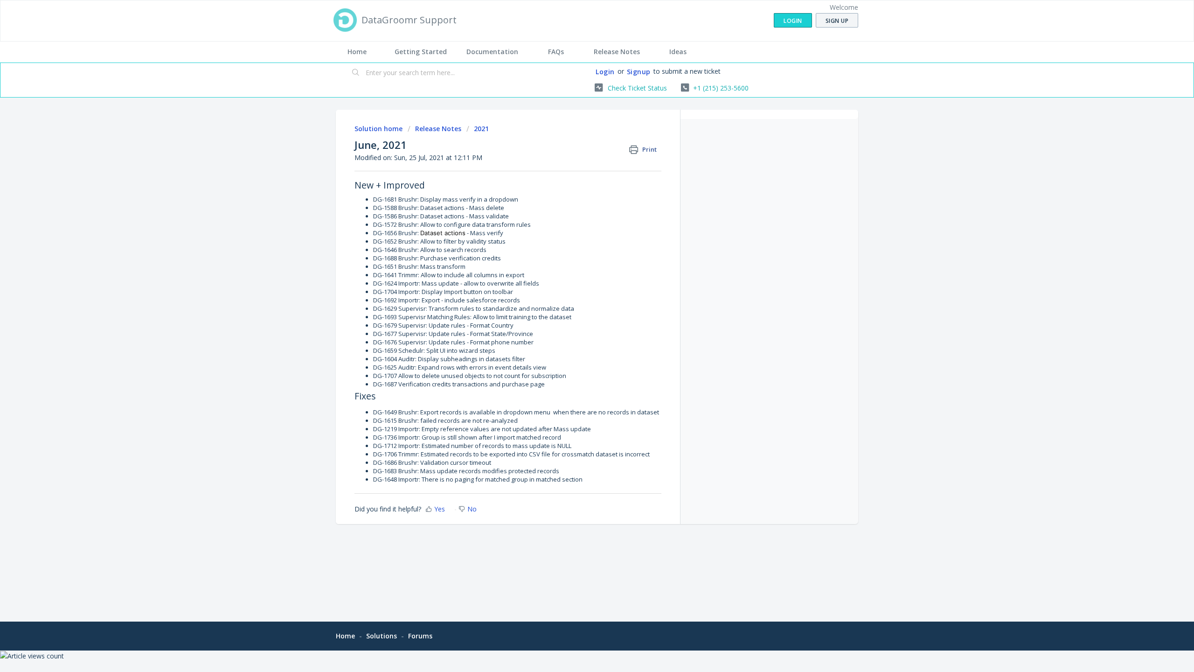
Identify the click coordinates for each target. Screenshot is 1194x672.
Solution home (379, 128)
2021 (481, 128)
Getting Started (421, 51)
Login (605, 71)
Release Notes (617, 51)
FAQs (556, 51)
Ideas (678, 51)
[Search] (356, 73)
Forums (420, 635)
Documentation (492, 51)
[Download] (579, 216)
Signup (639, 71)
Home (357, 51)
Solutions (381, 635)
